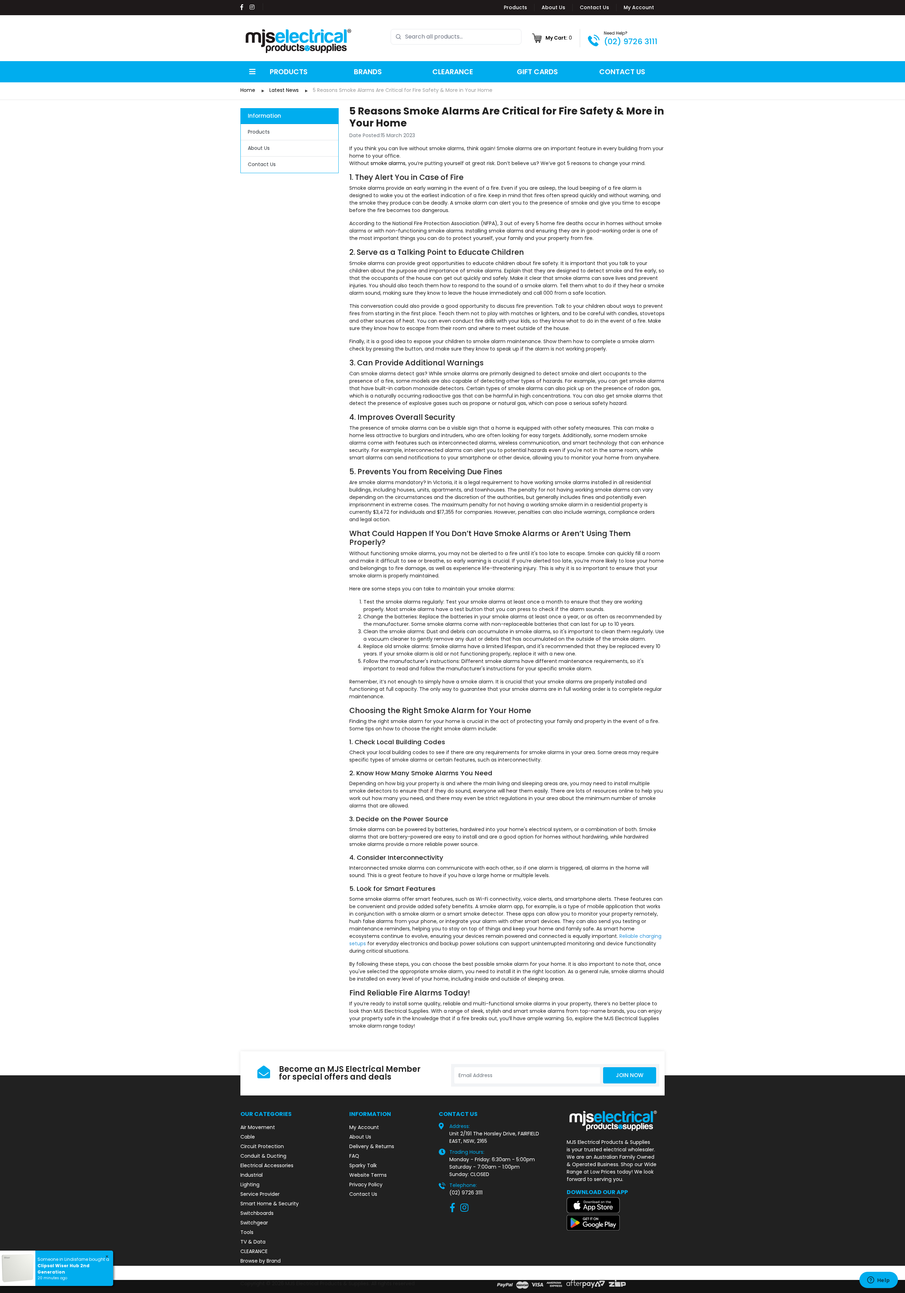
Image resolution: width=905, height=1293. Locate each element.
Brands (368, 72)
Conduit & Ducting (263, 1155)
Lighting (249, 1184)
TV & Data (252, 1241)
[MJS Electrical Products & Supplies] (299, 41)
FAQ (354, 1155)
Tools (246, 1232)
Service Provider (260, 1194)
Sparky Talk (363, 1165)
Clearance (452, 72)
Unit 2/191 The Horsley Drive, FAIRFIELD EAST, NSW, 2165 (494, 1137)
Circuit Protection (262, 1146)
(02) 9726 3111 (631, 41)
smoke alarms (387, 163)
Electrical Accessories (266, 1165)
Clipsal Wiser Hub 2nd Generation (63, 1269)
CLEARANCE (254, 1251)
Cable (247, 1136)
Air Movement (257, 1127)
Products (515, 7)
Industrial (251, 1175)
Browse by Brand (260, 1260)
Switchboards (257, 1213)
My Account (639, 7)
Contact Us (594, 7)
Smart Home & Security (269, 1203)
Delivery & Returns (371, 1146)
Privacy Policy (366, 1184)
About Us (553, 7)
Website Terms (368, 1175)
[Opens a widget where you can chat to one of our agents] (878, 1280)
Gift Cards (537, 72)
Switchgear (254, 1222)
